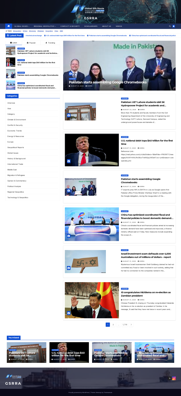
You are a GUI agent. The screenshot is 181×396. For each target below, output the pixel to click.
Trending (51, 43)
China (56, 31)
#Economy (32, 31)
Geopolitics (49, 31)
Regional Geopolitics (44, 26)
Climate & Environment (16, 120)
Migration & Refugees (16, 175)
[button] (170, 26)
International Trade (15, 164)
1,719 (125, 324)
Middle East (12, 170)
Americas (11, 103)
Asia (9, 108)
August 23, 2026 (130, 109)
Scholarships (91, 26)
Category (72, 74)
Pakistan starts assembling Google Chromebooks (37, 75)
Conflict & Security (70, 26)
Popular (32, 43)
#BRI (61, 31)
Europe (10, 142)
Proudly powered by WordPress (79, 392)
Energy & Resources (15, 136)
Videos (119, 26)
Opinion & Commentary (16, 181)
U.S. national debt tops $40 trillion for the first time (68, 354)
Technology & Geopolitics (17, 197)
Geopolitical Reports (15, 147)
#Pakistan (41, 31)
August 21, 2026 (77, 86)
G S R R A (90, 18)
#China (25, 31)
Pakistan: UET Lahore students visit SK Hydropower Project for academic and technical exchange (37, 53)
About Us (106, 26)
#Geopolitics (17, 31)
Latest (14, 43)
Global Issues (21, 26)
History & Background (16, 158)
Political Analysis (14, 186)
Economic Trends (14, 131)
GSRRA (89, 86)
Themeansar (108, 392)
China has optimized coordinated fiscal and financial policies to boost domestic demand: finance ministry (118, 80)
